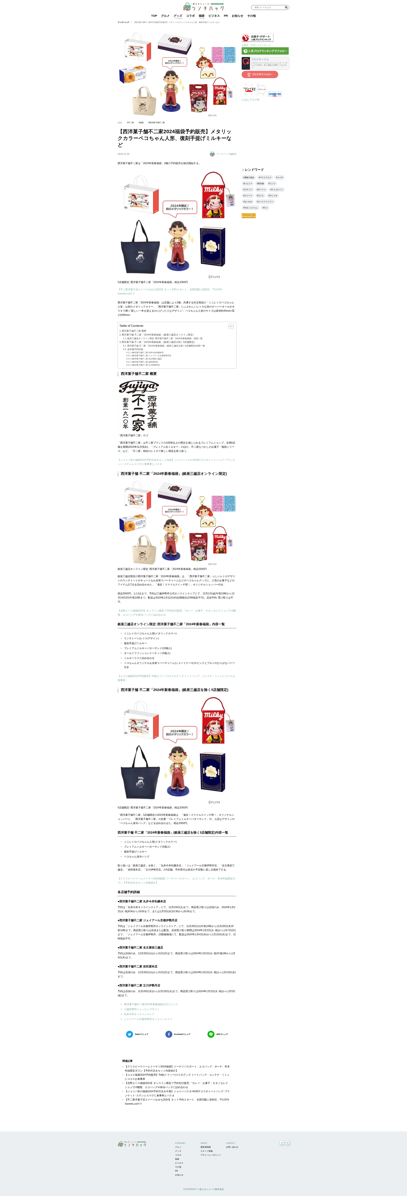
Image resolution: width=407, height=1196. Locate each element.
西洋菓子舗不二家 (157, 122)
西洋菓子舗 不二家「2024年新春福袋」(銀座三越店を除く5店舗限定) (158, 342)
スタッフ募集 (206, 1151)
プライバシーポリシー (210, 1155)
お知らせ (237, 15)
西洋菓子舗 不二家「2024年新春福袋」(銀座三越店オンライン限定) (157, 334)
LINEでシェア (222, 1034)
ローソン (262, 189)
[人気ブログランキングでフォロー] (265, 53)
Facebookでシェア (182, 1034)
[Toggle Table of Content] (229, 326)
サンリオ (273, 196)
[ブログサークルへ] (265, 63)
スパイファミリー (265, 202)
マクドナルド (265, 177)
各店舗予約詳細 (135, 349)
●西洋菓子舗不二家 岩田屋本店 (144, 362)
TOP (154, 15)
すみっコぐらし (251, 208)
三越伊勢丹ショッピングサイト (142, 1009)
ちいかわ (248, 202)
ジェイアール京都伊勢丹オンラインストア (148, 1019)
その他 (251, 15)
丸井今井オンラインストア (139, 1014)
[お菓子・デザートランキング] (257, 41)
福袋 (201, 15)
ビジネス (214, 15)
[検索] (286, 7)
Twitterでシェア (141, 1034)
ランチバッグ (123, 22)
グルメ (165, 15)
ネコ (266, 208)
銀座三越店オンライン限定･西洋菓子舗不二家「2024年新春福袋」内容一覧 (165, 338)
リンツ (272, 183)
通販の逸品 (249, 177)
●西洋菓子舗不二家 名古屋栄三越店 (146, 359)
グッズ (178, 15)
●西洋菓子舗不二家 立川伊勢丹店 (145, 365)
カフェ (261, 196)
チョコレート (277, 189)
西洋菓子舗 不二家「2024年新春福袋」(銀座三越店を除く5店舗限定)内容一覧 (166, 346)
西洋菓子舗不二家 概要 (134, 330)
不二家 (131, 122)
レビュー (248, 183)
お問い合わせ (232, 1147)
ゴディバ (248, 189)
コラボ (190, 15)
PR (226, 15)
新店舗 (261, 183)
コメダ (280, 177)
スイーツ (248, 196)
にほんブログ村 (250, 99)
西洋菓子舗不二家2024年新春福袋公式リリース (151, 1004)
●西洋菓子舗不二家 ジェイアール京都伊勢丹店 (151, 355)
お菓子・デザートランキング (256, 45)
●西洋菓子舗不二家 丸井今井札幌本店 (147, 352)
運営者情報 (205, 1147)
